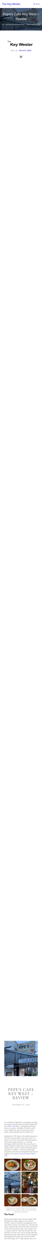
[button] (21, 56)
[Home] (3, 24)
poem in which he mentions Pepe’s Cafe (20, 1155)
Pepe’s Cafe (11, 1126)
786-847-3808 (25, 51)
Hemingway (7, 1144)
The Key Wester (11, 4)
